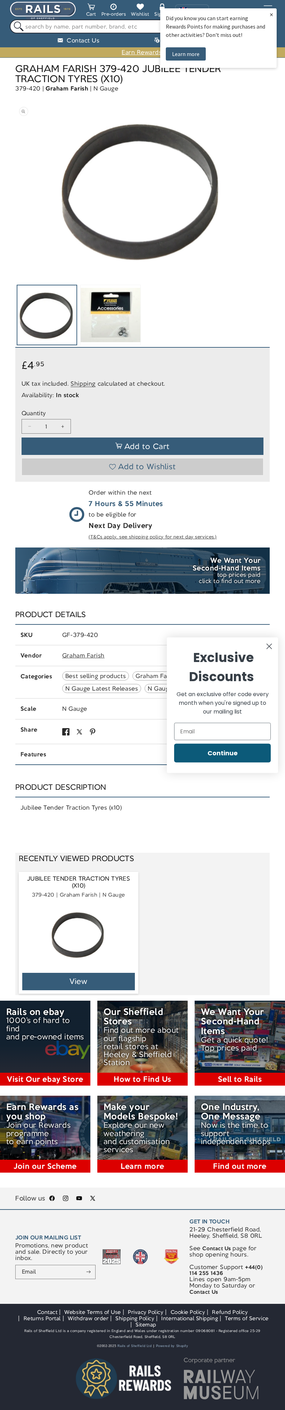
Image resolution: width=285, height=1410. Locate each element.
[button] (91, 11)
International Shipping (189, 1318)
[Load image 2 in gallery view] (110, 315)
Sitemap (146, 1324)
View (79, 981)
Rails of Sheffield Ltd (134, 1346)
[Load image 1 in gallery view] (47, 315)
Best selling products (95, 676)
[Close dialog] (269, 646)
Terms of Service (246, 1318)
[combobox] (142, 26)
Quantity (34, 413)
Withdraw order (88, 1318)
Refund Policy (230, 1312)
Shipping (83, 383)
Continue (222, 752)
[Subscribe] (88, 1272)
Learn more (186, 53)
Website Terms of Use (92, 1312)
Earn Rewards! (142, 52)
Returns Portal (42, 1318)
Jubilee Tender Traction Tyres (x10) (78, 882)
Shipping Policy (134, 1318)
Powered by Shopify (172, 1346)
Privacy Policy (145, 1312)
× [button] (271, 14)
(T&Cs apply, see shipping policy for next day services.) (153, 537)
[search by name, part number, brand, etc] (17, 26)
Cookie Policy (188, 1312)
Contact (47, 1312)
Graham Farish (67, 88)
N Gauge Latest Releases (101, 688)
